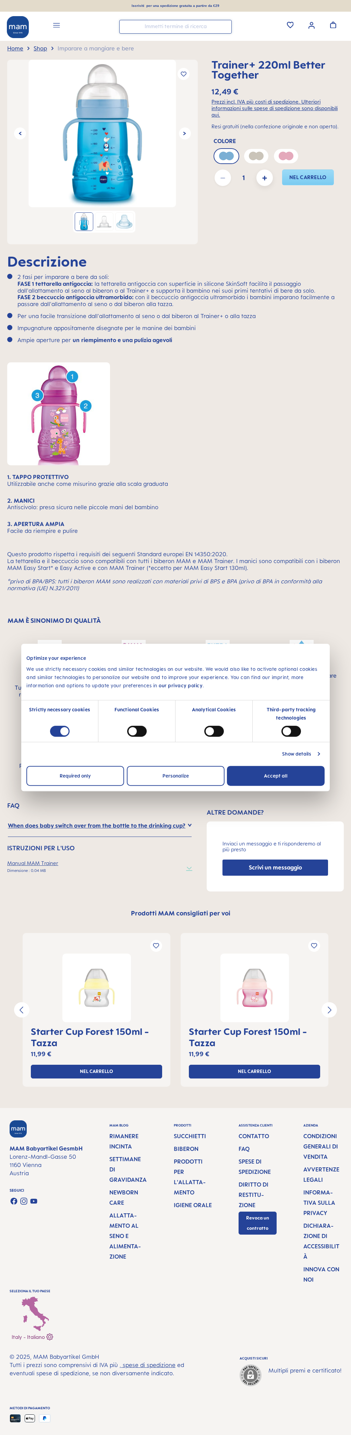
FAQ (244, 1148)
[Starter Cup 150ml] (96, 988)
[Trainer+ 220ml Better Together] (102, 133)
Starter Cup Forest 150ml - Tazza (90, 1037)
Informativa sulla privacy (319, 1202)
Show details (296, 754)
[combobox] (175, 27)
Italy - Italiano (29, 1337)
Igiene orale (193, 1205)
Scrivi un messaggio (275, 867)
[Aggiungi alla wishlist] (184, 74)
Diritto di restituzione (253, 1195)
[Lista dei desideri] (290, 24)
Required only (75, 776)
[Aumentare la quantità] (264, 178)
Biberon (186, 1148)
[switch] (137, 731)
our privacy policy (181, 685)
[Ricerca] (225, 26)
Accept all (276, 776)
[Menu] (56, 26)
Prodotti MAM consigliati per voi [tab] (180, 913)
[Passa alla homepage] (18, 27)
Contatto (254, 1136)
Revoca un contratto (257, 1223)
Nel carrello (308, 177)
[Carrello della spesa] (333, 24)
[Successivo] (185, 134)
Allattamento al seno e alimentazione (125, 1236)
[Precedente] (20, 134)
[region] (102, 152)
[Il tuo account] (311, 25)
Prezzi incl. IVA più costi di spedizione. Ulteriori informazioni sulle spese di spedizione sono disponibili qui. (274, 108)
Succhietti (190, 1136)
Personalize (175, 776)
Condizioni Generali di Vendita (320, 1146)
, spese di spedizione (148, 1365)
